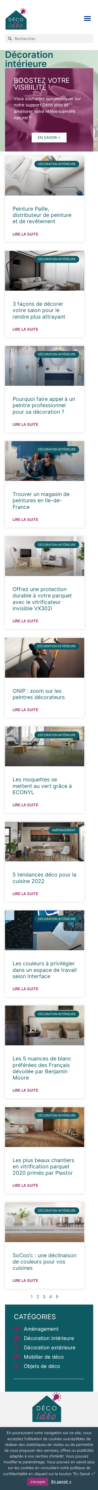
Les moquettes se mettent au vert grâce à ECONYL (42, 785)
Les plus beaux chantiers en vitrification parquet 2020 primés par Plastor (43, 1166)
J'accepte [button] (37, 1482)
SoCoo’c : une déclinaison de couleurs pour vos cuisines (44, 1261)
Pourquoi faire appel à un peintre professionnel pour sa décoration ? (44, 405)
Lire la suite (25, 234)
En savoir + (61, 1481)
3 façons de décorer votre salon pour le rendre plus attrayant (39, 310)
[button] (87, 18)
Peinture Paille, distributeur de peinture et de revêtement (42, 215)
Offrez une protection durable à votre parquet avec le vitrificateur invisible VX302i (42, 599)
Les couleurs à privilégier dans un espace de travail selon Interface (45, 969)
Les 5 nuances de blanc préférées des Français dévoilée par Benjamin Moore (42, 1068)
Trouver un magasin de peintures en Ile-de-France (41, 500)
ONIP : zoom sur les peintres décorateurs (39, 694)
